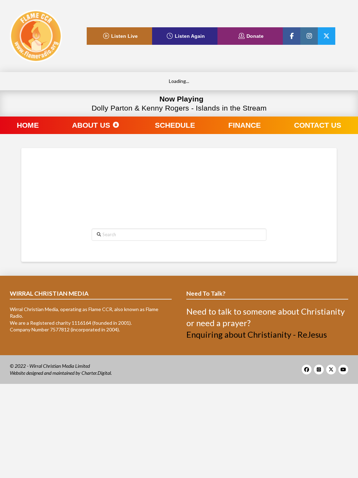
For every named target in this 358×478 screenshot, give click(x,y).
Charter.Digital (96, 373)
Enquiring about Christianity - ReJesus (256, 334)
